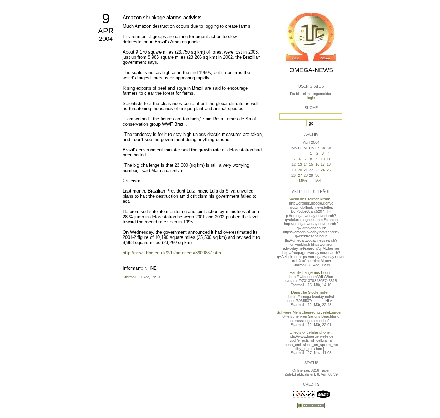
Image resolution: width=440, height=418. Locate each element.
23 (317, 170)
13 (300, 164)
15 (311, 164)
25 (329, 170)
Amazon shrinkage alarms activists (162, 17)
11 (328, 159)
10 (323, 159)
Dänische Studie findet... (311, 292)
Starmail (129, 277)
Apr (106, 30)
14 (306, 164)
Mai (318, 181)
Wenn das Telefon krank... (311, 199)
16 (317, 164)
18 (329, 164)
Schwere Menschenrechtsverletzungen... (311, 312)
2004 (106, 38)
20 (300, 170)
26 (294, 175)
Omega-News (311, 70)
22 (311, 170)
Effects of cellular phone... (311, 332)
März (303, 181)
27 (300, 175)
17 (323, 164)
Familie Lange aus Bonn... (311, 272)
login (311, 98)
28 (306, 175)
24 (323, 170)
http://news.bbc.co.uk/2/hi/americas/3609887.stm (172, 252)
